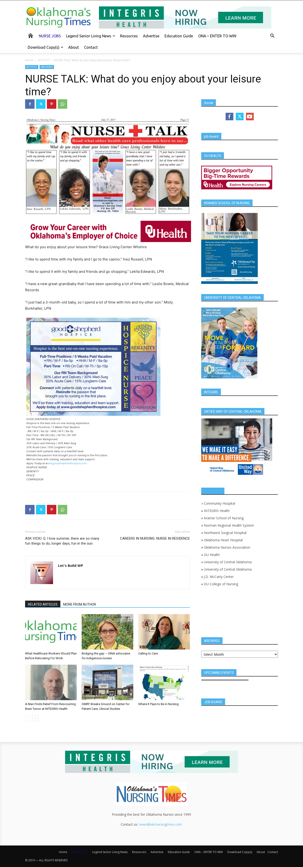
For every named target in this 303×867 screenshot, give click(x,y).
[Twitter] (40, 104)
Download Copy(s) (43, 47)
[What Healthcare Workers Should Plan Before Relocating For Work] (51, 632)
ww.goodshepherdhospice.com (67, 463)
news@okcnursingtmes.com (160, 824)
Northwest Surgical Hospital (225, 532)
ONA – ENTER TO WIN (217, 36)
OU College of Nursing (221, 584)
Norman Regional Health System (229, 525)
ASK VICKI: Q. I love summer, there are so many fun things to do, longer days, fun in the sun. (62, 541)
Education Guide (179, 36)
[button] (272, 36)
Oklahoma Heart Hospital (223, 540)
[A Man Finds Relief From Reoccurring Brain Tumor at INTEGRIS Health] (51, 682)
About (73, 47)
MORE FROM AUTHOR (79, 604)
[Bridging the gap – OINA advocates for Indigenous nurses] (107, 632)
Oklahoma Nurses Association (227, 547)
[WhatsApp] (62, 104)
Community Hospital (219, 503)
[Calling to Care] (164, 632)
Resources (129, 36)
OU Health (212, 554)
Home (29, 60)
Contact (91, 47)
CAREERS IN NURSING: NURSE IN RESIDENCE (155, 538)
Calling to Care (148, 653)
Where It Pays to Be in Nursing (158, 704)
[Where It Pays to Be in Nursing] (164, 682)
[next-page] (36, 718)
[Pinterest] (51, 104)
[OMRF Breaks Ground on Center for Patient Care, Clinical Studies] (107, 682)
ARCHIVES (47, 67)
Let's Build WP (70, 565)
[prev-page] (28, 718)
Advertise (151, 36)
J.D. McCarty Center (219, 576)
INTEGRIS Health (217, 510)
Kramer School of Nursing (224, 518)
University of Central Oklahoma (228, 562)
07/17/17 (44, 60)
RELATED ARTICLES (43, 604)
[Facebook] (30, 104)
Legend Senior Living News (88, 36)
